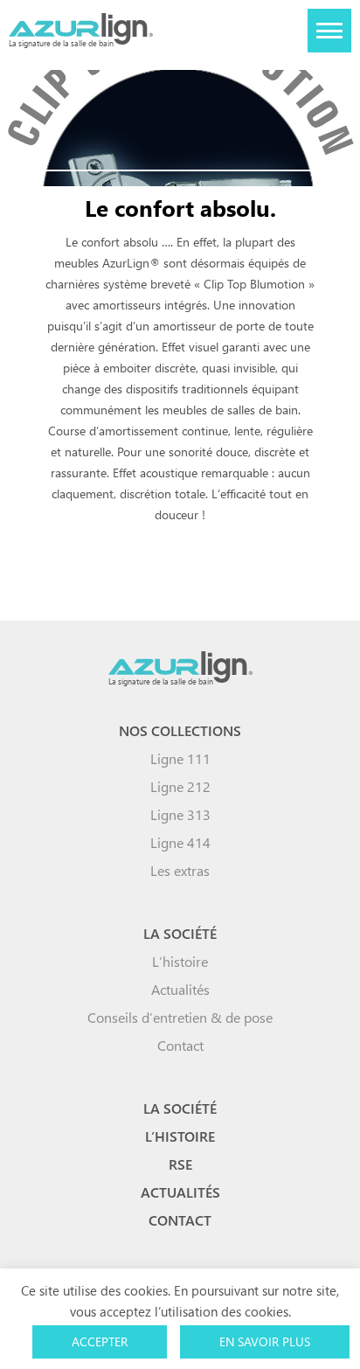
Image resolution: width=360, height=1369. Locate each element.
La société (180, 933)
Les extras (180, 870)
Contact (180, 1045)
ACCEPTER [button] (100, 1341)
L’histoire (180, 961)
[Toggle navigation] (329, 30)
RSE (180, 1164)
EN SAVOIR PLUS (264, 1341)
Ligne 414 (180, 842)
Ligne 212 (180, 786)
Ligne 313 (180, 814)
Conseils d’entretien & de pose (180, 1017)
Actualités (180, 989)
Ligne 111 (180, 758)
